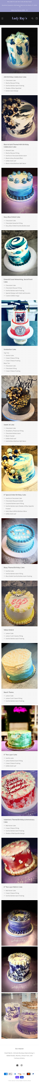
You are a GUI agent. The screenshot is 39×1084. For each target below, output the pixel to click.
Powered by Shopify (27, 1080)
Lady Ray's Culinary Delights (17, 1080)
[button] (2, 18)
